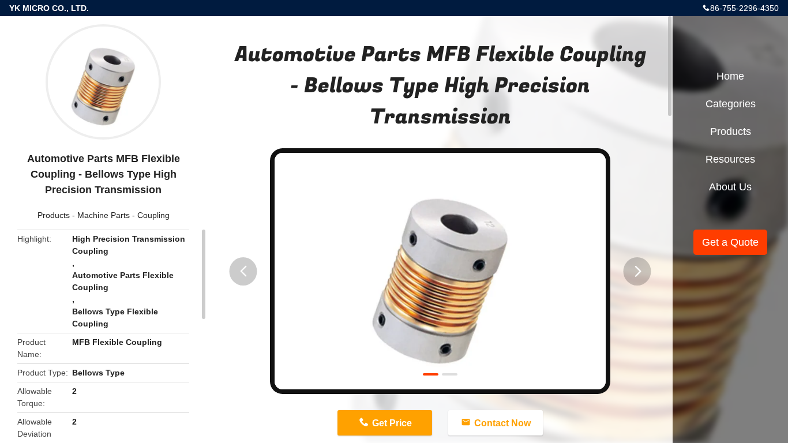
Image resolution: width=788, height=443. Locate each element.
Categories (731, 104)
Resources (730, 159)
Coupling (153, 215)
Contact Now (502, 423)
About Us (730, 187)
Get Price (392, 423)
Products (53, 215)
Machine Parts (103, 215)
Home (730, 76)
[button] (243, 271)
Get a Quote (730, 242)
